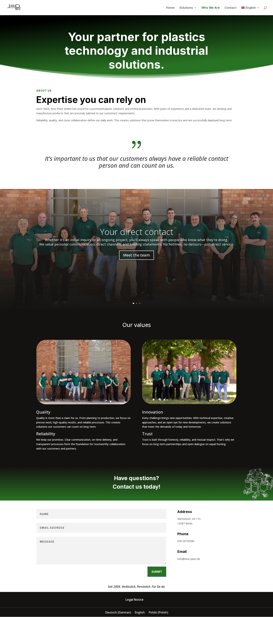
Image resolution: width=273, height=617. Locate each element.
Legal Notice (135, 600)
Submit (157, 571)
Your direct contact (136, 231)
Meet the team (136, 255)
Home (170, 7)
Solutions (186, 7)
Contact (230, 7)
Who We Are (211, 7)
